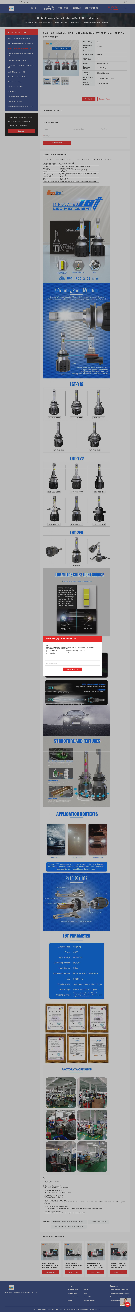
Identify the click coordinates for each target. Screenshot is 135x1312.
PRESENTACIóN (72, 669)
